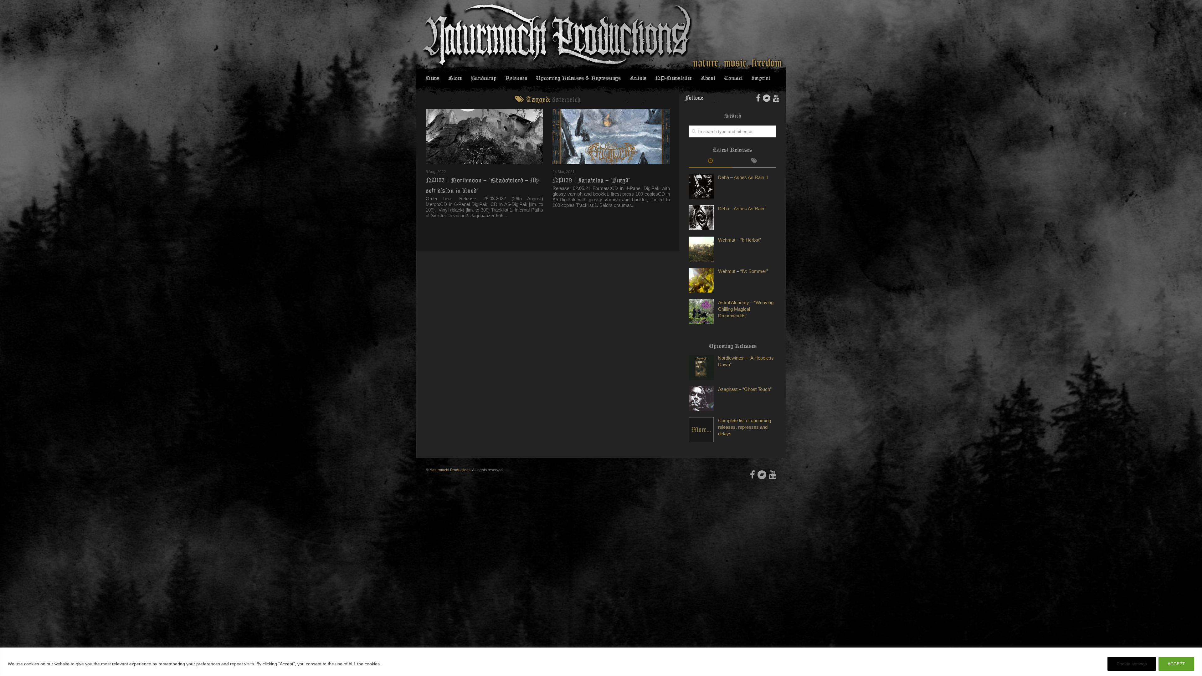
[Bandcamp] (766, 98)
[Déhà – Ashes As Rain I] (701, 217)
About (708, 78)
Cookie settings (1132, 663)
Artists (637, 78)
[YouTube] (776, 98)
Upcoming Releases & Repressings (578, 78)
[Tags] (754, 161)
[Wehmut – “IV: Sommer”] (701, 280)
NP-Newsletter (673, 78)
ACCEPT (1176, 663)
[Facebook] (758, 98)
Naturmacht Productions (449, 470)
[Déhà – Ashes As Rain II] (701, 186)
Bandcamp (483, 78)
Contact (733, 78)
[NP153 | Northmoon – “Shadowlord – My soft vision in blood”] (484, 136)
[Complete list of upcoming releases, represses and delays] (701, 429)
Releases (516, 78)
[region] (601, 662)
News (432, 78)
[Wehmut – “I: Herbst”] (701, 249)
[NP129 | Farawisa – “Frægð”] (611, 136)
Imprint (760, 78)
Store (455, 78)
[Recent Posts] (710, 161)
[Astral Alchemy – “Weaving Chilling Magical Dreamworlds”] (701, 311)
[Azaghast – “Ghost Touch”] (701, 398)
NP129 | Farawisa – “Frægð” (591, 180)
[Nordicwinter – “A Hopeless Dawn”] (701, 367)
